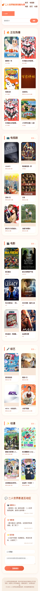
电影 (26, 6)
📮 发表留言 (14, 568)
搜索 (34, 21)
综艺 (31, 6)
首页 (26, 3)
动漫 (35, 6)
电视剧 (32, 3)
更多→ (33, 138)
